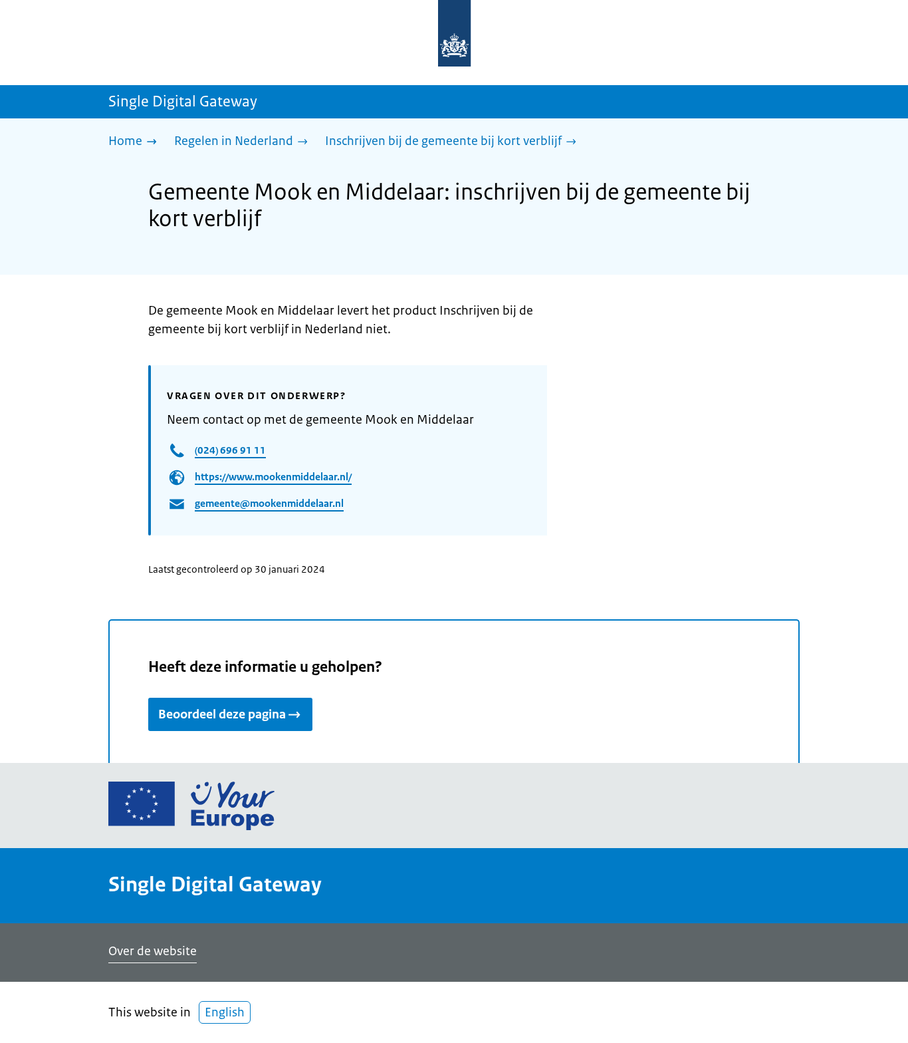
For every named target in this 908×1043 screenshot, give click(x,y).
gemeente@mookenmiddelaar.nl (269, 503)
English (225, 1012)
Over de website (152, 951)
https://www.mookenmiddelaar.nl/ (273, 476)
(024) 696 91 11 (230, 450)
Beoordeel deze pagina (222, 714)
